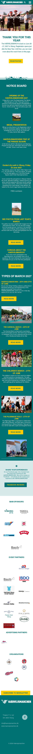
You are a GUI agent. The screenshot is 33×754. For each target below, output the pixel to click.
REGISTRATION (16, 61)
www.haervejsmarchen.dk (9, 726)
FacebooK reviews (15, 485)
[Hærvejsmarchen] (12, 2)
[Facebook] (24, 717)
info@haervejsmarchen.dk (9, 723)
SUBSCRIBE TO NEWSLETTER (15, 693)
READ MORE (16, 242)
